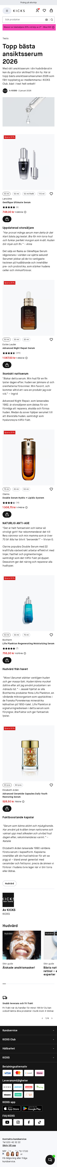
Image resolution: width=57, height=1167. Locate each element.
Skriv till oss (9, 1145)
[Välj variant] (7, 219)
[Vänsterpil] (42, 1018)
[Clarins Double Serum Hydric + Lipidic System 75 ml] (28, 474)
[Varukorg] (51, 10)
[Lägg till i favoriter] (51, 194)
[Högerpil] (51, 1018)
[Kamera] (46, 19)
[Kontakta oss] (50, 1160)
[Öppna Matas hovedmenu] (7, 11)
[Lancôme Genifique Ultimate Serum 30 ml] (28, 178)
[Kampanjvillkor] (25, 212)
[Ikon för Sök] (51, 19)
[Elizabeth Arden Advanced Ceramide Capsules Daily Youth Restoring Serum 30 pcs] (28, 768)
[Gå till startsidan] (19, 11)
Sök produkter (12, 19)
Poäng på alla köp (28, 2)
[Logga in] (37, 10)
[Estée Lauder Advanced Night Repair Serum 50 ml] (28, 324)
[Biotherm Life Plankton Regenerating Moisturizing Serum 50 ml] (28, 619)
